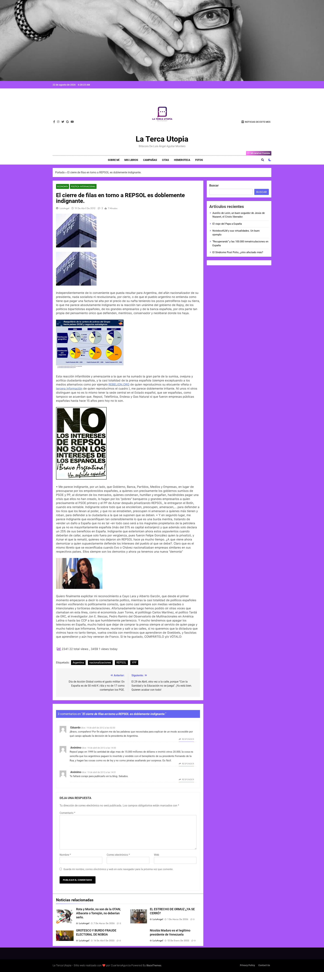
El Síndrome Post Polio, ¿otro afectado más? (237, 252)
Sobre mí (113, 160)
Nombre (65, 854)
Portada (60, 172)
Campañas (150, 160)
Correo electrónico (118, 854)
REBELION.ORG (119, 384)
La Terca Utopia (162, 139)
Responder (188, 739)
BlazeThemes (153, 965)
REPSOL (121, 662)
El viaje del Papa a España (227, 223)
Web (156, 854)
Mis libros (131, 160)
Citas (165, 160)
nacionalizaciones (100, 662)
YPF (134, 662)
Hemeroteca (182, 160)
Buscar (214, 185)
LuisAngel (64, 208)
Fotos (199, 160)
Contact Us (264, 965)
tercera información (69, 388)
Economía (62, 186)
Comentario (67, 813)
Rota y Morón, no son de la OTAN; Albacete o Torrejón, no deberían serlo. (98, 913)
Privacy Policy (247, 965)
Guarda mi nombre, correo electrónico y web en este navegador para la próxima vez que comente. (118, 869)
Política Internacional (83, 186)
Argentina (78, 662)
